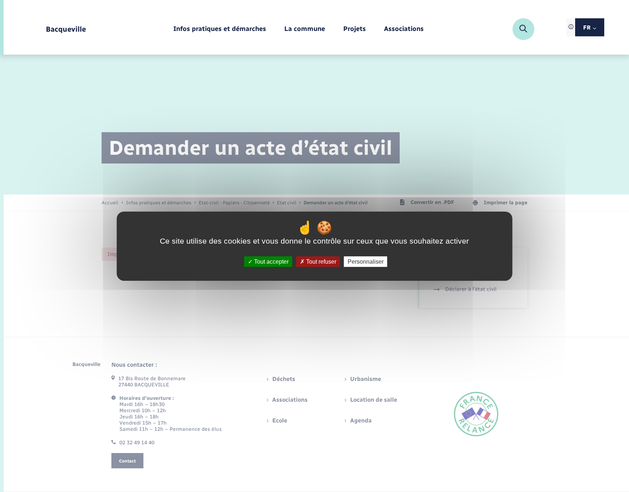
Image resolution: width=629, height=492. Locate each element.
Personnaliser (366, 261)
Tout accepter (271, 261)
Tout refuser (320, 261)
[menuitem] (219, 29)
